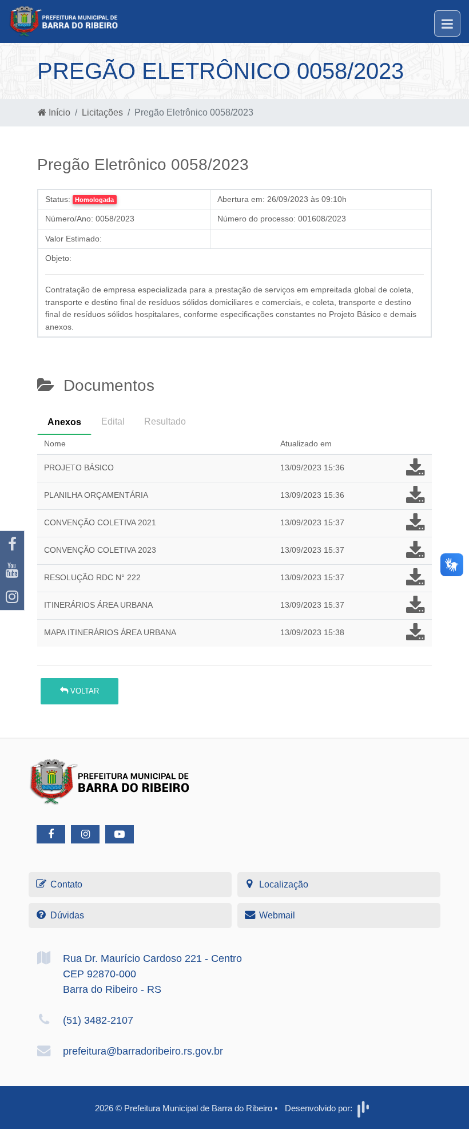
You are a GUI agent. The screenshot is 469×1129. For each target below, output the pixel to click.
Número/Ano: (69, 218)
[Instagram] (12, 597)
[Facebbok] (51, 834)
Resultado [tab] (165, 421)
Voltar (83, 691)
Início (58, 112)
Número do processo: (256, 218)
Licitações (102, 112)
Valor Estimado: (73, 238)
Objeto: (58, 258)
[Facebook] (12, 544)
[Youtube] (12, 570)
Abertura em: (241, 199)
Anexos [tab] (64, 422)
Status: (57, 199)
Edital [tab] (113, 421)
